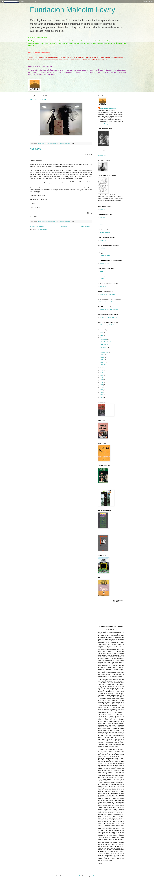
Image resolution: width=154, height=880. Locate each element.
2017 (101, 372)
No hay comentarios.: (65, 143)
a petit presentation (105, 255)
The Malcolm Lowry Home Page (109, 317)
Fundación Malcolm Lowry (72, 10)
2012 (101, 385)
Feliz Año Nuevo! (38, 99)
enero (103, 364)
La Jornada (103, 240)
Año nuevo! (35, 149)
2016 (101, 375)
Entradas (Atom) (42, 229)
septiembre (104, 352)
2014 (101, 380)
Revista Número (104, 263)
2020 (101, 337)
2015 (101, 377)
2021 (101, 335)
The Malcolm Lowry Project (107, 302)
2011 (101, 387)
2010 (101, 390)
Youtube (102, 225)
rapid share (103, 286)
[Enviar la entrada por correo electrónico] (73, 143)
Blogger (95, 876)
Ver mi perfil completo (104, 124)
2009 (101, 392)
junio (102, 355)
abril (102, 359)
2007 (101, 397)
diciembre (104, 340)
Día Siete (102, 248)
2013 (101, 382)
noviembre (104, 347)
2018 (101, 370)
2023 (101, 333)
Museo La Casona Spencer (107, 294)
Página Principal (62, 226)
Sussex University (105, 232)
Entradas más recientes (37, 226)
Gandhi (102, 279)
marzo (103, 362)
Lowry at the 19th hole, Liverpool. (109, 309)
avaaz (101, 271)
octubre (103, 350)
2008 (101, 395)
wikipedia (102, 209)
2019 (101, 367)
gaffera (80, 876)
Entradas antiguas (86, 226)
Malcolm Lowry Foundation (108, 108)
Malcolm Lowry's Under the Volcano (110, 325)
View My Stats (102, 155)
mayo (103, 357)
